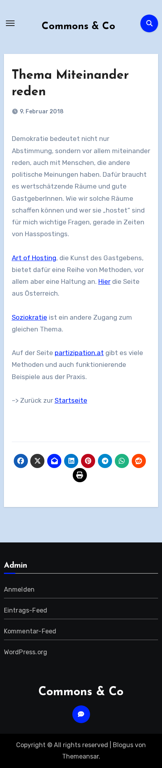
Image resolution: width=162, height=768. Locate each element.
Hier (104, 281)
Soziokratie (29, 317)
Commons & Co (78, 26)
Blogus (123, 745)
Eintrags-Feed (26, 610)
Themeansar (80, 756)
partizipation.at (79, 353)
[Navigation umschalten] (10, 23)
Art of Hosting (34, 258)
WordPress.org (26, 652)
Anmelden (19, 589)
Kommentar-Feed (30, 631)
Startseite (71, 400)
